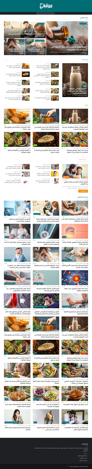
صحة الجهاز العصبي (40, 40)
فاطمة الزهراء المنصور (81, 95)
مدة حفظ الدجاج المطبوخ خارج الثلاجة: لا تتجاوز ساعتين (13, 75)
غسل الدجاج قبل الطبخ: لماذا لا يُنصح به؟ (42, 98)
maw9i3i (85, 180)
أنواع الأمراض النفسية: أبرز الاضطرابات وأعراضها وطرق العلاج (76, 428)
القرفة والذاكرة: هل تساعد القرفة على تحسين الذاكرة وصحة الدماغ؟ (43, 67)
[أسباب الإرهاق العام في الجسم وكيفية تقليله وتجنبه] (14, 46)
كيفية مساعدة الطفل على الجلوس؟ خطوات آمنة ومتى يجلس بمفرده (18, 266)
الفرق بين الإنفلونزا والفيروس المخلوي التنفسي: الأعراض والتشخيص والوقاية (46, 312)
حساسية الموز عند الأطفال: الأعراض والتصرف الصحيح (43, 174)
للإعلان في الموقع (83, 460)
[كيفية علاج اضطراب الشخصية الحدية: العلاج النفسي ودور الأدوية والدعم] (25, 29)
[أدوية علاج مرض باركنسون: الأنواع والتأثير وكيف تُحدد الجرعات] (35, 46)
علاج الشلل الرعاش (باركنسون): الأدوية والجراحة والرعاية (76, 312)
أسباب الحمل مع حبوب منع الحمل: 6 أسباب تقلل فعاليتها (17, 243)
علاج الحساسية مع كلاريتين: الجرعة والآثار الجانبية (17, 428)
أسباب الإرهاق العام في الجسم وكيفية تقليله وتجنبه (15, 51)
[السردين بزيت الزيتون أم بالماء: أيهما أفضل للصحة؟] (55, 91)
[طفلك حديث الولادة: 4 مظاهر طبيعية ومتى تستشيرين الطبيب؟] (26, 181)
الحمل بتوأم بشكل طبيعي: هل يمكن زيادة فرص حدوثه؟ (13, 174)
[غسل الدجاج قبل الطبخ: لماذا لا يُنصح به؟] (55, 98)
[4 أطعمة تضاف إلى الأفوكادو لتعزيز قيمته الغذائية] (55, 82)
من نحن (85, 453)
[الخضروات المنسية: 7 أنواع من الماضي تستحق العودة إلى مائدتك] (26, 82)
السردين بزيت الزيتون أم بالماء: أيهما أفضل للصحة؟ (42, 91)
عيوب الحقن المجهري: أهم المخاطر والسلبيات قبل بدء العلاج (48, 243)
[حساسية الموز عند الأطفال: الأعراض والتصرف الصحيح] (55, 174)
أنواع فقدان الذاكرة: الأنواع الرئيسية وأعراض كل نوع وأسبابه (48, 289)
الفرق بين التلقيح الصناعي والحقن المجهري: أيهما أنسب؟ (19, 220)
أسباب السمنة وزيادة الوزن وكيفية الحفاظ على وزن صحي (48, 428)
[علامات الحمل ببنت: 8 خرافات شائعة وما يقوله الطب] (55, 166)
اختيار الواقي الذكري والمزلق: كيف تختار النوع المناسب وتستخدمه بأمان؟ (17, 312)
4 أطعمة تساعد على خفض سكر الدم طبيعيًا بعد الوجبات (13, 98)
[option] (46, 38)
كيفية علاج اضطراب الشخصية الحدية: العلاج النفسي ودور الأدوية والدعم (26, 35)
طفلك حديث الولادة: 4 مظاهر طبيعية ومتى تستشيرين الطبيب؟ (12, 181)
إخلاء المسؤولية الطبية (82, 455)
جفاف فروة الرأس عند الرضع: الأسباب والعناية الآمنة (43, 181)
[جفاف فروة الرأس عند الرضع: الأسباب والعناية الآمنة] (55, 181)
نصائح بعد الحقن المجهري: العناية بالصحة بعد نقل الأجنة (75, 243)
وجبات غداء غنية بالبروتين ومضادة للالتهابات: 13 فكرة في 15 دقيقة (42, 75)
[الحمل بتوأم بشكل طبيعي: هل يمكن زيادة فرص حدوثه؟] (26, 174)
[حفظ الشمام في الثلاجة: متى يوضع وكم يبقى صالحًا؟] (26, 66)
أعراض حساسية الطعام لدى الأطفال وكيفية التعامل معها (13, 167)
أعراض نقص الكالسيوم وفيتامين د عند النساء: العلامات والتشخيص (18, 289)
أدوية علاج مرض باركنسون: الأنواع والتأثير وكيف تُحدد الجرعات (35, 51)
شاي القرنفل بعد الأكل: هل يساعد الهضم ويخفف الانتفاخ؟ (13, 91)
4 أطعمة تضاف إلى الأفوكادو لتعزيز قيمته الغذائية (42, 83)
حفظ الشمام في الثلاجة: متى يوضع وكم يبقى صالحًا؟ (13, 66)
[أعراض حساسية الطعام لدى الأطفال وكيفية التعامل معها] (26, 166)
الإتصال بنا (85, 451)
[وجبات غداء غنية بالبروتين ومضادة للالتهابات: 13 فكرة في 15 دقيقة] (55, 74)
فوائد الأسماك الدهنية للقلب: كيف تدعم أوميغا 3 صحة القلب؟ (17, 405)
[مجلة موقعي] (46, 6)
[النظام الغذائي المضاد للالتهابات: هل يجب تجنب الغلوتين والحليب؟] (75, 80)
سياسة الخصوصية (83, 458)
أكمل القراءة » (83, 191)
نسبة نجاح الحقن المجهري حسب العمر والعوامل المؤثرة (76, 289)
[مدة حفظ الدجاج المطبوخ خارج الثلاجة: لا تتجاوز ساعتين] (26, 74)
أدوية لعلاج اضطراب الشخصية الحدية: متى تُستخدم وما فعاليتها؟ (69, 48)
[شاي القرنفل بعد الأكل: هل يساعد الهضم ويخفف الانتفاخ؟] (26, 91)
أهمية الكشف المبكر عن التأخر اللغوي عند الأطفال (76, 183)
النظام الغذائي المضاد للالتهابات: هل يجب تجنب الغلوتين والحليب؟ (75, 128)
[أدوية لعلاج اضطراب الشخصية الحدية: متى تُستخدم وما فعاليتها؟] (67, 38)
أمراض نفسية (83, 23)
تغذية (22, 40)
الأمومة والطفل (82, 159)
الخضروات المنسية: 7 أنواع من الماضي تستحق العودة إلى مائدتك (13, 84)
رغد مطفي (85, 217)
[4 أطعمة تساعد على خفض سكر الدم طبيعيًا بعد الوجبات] (26, 98)
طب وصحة (85, 59)
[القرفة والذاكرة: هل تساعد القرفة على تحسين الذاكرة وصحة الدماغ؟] (55, 66)
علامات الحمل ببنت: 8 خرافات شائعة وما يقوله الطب (42, 167)
